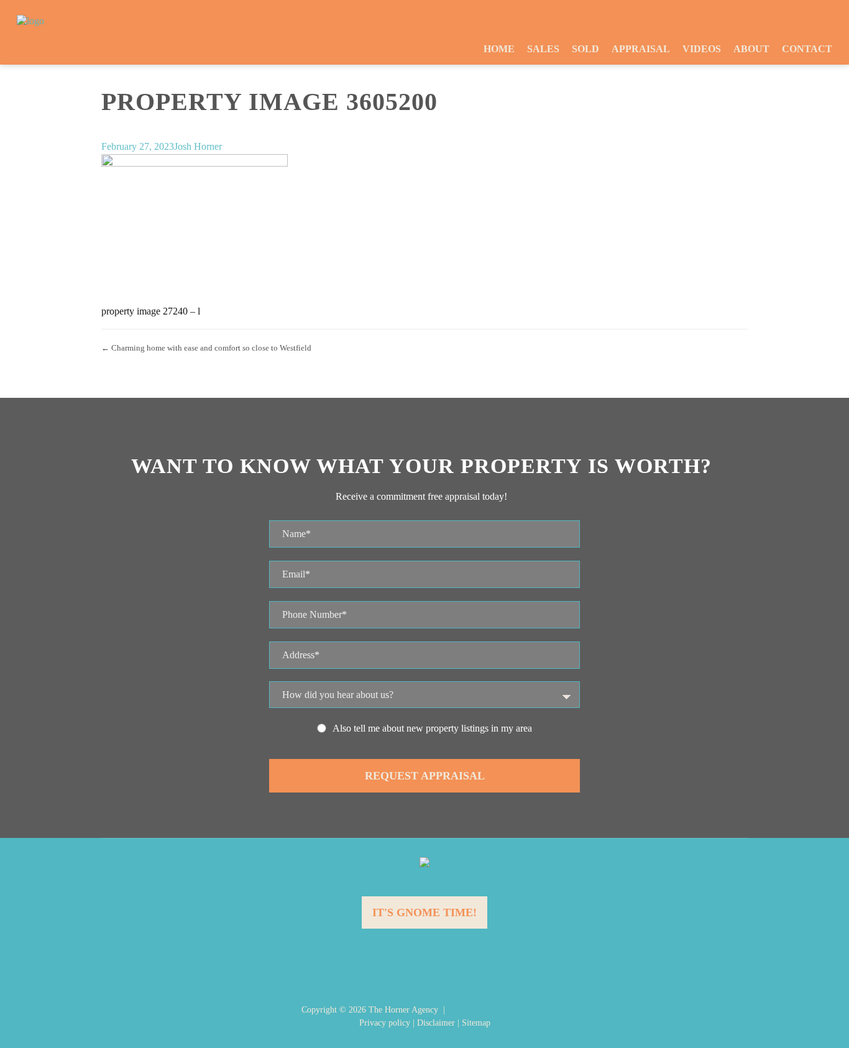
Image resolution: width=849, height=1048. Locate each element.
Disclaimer (436, 1022)
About (751, 49)
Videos (701, 49)
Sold (585, 49)
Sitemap (476, 1022)
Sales (543, 49)
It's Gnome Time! (424, 912)
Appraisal (641, 49)
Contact (807, 49)
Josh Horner (198, 146)
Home (499, 49)
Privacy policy (384, 1022)
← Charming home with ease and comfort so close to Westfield (206, 347)
